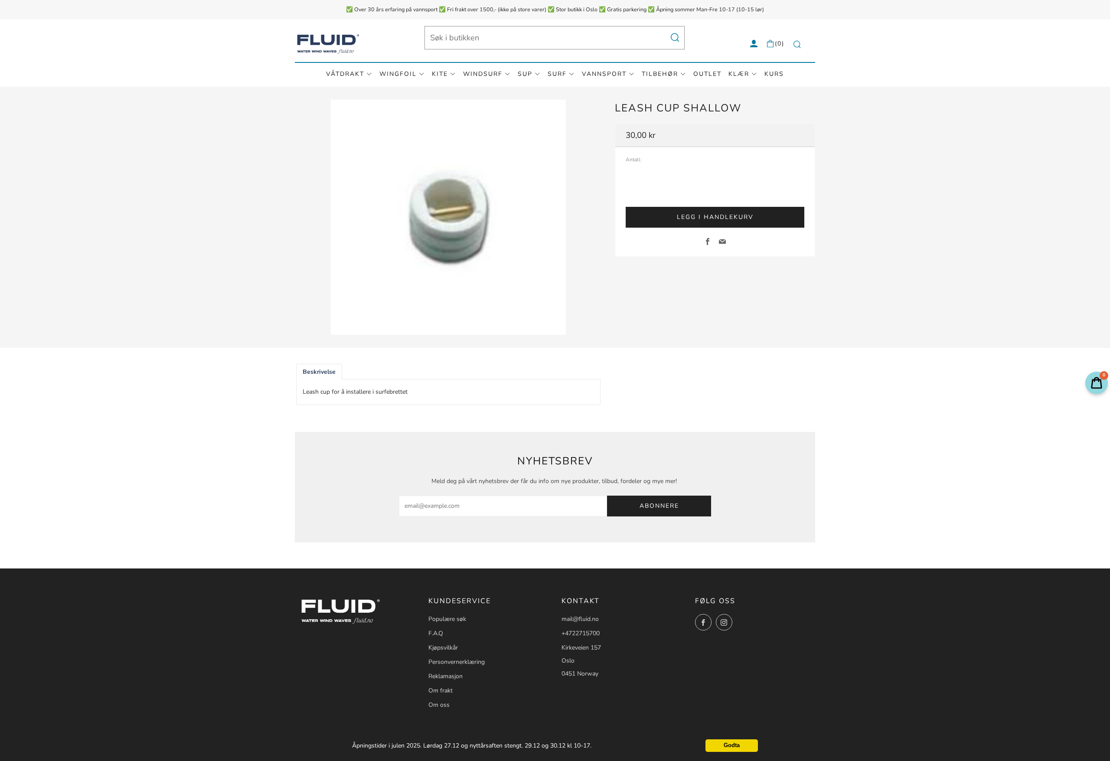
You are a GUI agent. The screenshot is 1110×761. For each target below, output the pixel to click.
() (779, 43)
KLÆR (738, 74)
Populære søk (447, 619)
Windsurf (483, 74)
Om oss (439, 705)
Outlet (707, 74)
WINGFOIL (398, 74)
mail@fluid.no (580, 619)
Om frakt (440, 690)
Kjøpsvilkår (443, 647)
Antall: (634, 160)
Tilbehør (660, 74)
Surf (557, 74)
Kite (440, 74)
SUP (525, 74)
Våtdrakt (345, 74)
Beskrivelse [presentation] (319, 372)
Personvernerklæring (456, 662)
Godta (732, 745)
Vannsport (604, 74)
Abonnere (659, 506)
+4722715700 (581, 633)
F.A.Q (435, 633)
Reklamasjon (445, 676)
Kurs (774, 74)
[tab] (319, 372)
